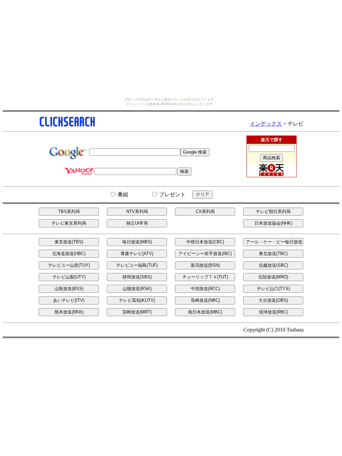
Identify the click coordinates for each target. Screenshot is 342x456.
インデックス (266, 124)
